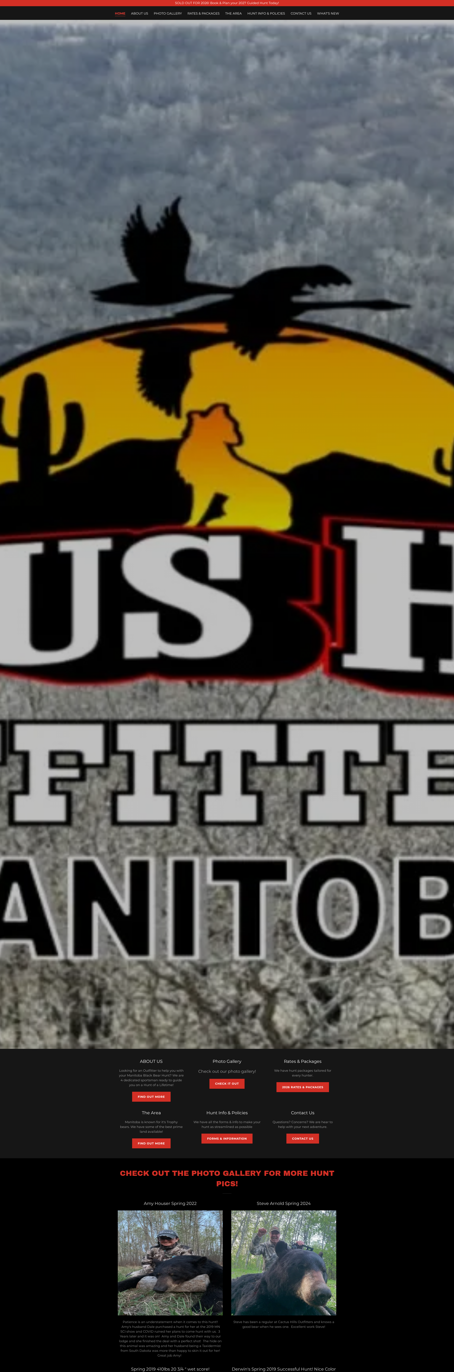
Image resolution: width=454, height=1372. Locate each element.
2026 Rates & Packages (302, 1087)
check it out (227, 1083)
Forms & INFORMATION (227, 1138)
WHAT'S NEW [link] (328, 13)
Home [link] (120, 13)
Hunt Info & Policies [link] (266, 13)
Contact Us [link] (301, 13)
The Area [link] (233, 13)
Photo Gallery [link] (168, 13)
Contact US (302, 1138)
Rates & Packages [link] (203, 13)
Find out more (151, 1096)
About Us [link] (139, 13)
